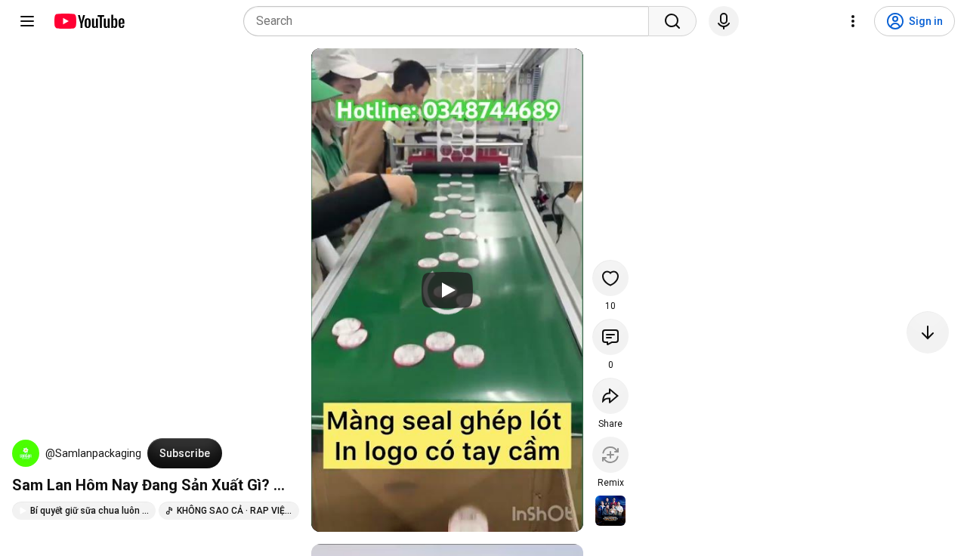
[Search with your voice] (724, 21)
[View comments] (610, 337)
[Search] (672, 21)
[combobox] (450, 21)
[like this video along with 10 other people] (610, 278)
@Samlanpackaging (93, 453)
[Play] (447, 290)
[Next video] (928, 332)
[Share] (610, 396)
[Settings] (853, 21)
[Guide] (27, 21)
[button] (25, 453)
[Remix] (610, 455)
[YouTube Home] (88, 21)
